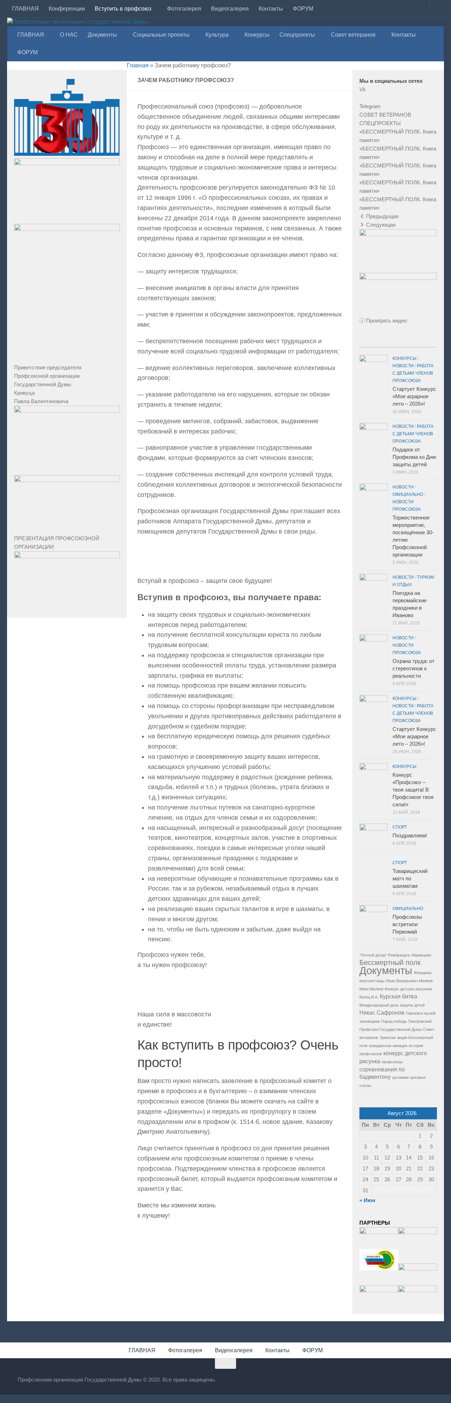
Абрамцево (421, 955)
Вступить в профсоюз (123, 9)
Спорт (400, 827)
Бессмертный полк (390, 962)
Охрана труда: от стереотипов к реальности (413, 668)
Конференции (67, 9)
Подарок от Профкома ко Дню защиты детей (414, 457)
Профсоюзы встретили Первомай (407, 924)
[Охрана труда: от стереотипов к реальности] (373, 648)
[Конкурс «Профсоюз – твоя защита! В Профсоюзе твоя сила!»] (373, 777)
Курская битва (398, 996)
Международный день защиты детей (392, 1005)
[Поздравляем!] (373, 838)
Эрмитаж (387, 1037)
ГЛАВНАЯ (25, 9)
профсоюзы (392, 1062)
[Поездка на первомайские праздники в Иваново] (373, 588)
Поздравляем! (410, 835)
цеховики (400, 1077)
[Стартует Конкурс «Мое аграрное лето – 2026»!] (373, 369)
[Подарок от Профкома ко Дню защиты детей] (373, 437)
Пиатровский (420, 1021)
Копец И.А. (368, 997)
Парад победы (394, 1021)
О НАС (69, 35)
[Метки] (424, 344)
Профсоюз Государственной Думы (390, 1029)
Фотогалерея (184, 9)
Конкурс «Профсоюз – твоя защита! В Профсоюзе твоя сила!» (413, 789)
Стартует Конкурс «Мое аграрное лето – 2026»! (414, 396)
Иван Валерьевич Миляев (409, 981)
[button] (385, 115)
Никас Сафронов (381, 1012)
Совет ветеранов (353, 35)
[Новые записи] (372, 344)
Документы (102, 35)
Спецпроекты (297, 35)
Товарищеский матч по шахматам (410, 878)
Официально (408, 494)
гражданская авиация (388, 1046)
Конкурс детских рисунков (408, 989)
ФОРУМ (303, 9)
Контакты (271, 9)
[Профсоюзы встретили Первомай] (373, 919)
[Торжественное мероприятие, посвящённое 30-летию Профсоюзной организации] (373, 498)
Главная (138, 65)
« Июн (367, 1200)
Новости (403, 365)
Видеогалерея (230, 9)
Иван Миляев (371, 989)
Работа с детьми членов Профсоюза (413, 373)
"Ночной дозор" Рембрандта (384, 955)
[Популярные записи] (398, 344)
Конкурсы (257, 35)
